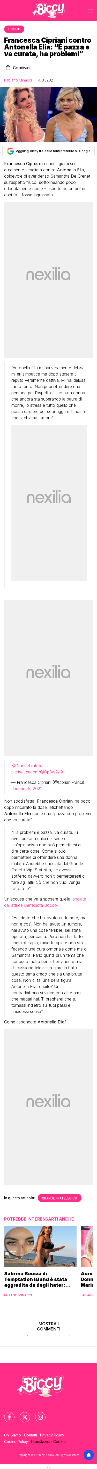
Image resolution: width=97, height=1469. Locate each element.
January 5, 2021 (26, 788)
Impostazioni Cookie (48, 1441)
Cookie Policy (16, 1441)
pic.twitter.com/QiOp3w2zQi (37, 771)
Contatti (30, 1435)
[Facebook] (6, 1414)
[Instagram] (37, 1414)
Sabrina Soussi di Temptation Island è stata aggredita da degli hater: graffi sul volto (35, 1279)
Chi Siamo (12, 1435)
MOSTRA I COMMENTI (48, 1326)
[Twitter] (22, 1414)
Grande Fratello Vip (59, 1198)
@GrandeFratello (27, 765)
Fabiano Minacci (18, 80)
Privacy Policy (52, 1435)
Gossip (14, 29)
